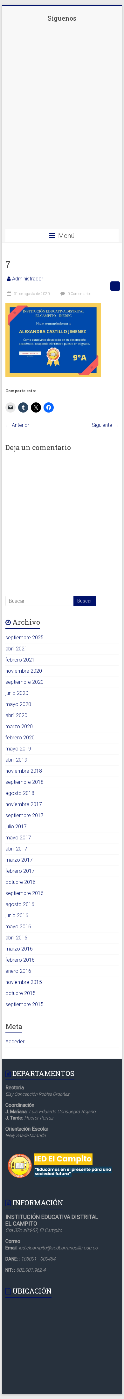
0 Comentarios (79, 294)
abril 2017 (16, 849)
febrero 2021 (20, 660)
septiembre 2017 (24, 815)
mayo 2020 (18, 704)
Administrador (27, 279)
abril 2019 (16, 760)
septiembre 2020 (24, 682)
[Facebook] (62, 70)
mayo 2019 (18, 749)
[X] (62, 119)
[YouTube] (62, 217)
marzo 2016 (19, 949)
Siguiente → (105, 425)
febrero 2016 (20, 960)
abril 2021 (16, 649)
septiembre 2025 (24, 638)
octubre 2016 (20, 882)
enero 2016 (18, 971)
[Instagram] (62, 168)
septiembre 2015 (24, 1004)
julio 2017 (16, 827)
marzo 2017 (19, 860)
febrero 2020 (20, 738)
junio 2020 (16, 693)
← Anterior (17, 425)
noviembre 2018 (23, 771)
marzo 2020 (19, 726)
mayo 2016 (18, 927)
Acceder (14, 1042)
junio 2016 (16, 915)
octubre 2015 (20, 993)
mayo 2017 (18, 838)
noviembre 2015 (23, 982)
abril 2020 (16, 715)
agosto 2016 (19, 904)
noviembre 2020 (23, 671)
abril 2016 (16, 938)
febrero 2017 (20, 871)
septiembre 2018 (24, 782)
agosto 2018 (19, 793)
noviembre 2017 (23, 804)
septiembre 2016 (24, 893)
